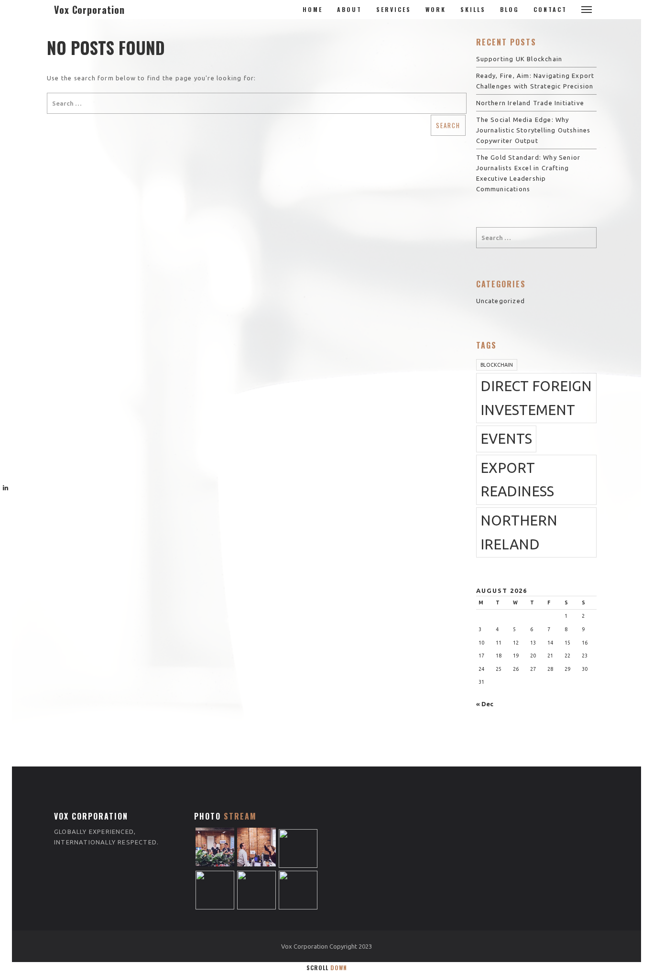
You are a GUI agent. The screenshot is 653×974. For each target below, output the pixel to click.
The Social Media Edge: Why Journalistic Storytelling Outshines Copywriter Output (533, 130)
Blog (509, 9)
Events (506, 439)
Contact (550, 9)
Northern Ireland (518, 532)
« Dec (484, 703)
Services (393, 9)
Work (435, 9)
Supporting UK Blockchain (519, 58)
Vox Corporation (89, 9)
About (349, 9)
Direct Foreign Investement (536, 398)
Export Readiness (517, 480)
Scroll (326, 967)
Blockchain (496, 365)
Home (313, 9)
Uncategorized (500, 300)
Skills (473, 9)
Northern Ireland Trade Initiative (530, 102)
